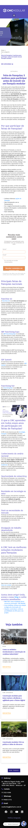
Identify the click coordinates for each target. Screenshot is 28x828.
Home (3, 50)
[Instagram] (11, 811)
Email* (4, 255)
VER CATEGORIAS (6, 64)
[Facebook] (6, 811)
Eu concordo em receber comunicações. (11, 261)
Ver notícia (7, 667)
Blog (4, 646)
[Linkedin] (22, 811)
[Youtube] (16, 811)
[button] (14, 15)
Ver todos (14, 770)
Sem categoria (5, 52)
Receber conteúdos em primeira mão (14, 269)
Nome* (5, 249)
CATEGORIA (14, 71)
